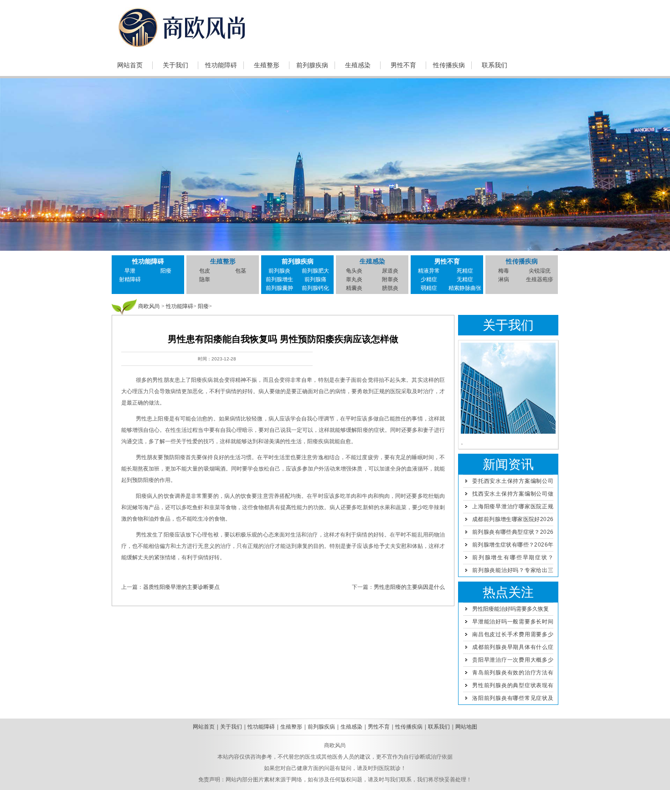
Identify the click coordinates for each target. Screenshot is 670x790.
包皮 (204, 271)
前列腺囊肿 (279, 288)
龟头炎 (354, 271)
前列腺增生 (279, 279)
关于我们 (175, 65)
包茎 (240, 271)
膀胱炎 (390, 288)
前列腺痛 (315, 279)
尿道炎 (390, 271)
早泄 (129, 271)
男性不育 (403, 65)
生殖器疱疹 (539, 279)
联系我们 (494, 65)
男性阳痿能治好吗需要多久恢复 (510, 609)
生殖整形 (266, 65)
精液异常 (429, 271)
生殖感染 (358, 65)
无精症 (465, 279)
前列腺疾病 (312, 65)
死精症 (465, 271)
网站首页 (130, 65)
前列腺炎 (279, 271)
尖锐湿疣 (540, 271)
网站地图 (466, 727)
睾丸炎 (354, 279)
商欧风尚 (149, 306)
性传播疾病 (449, 65)
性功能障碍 (221, 65)
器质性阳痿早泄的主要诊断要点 (181, 587)
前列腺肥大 (315, 271)
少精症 (429, 279)
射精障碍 (130, 279)
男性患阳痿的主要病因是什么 (409, 587)
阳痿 (165, 271)
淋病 (503, 279)
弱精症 (429, 288)
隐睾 (204, 279)
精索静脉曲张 (464, 288)
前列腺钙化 (315, 288)
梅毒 (503, 271)
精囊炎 (354, 288)
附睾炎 (390, 279)
